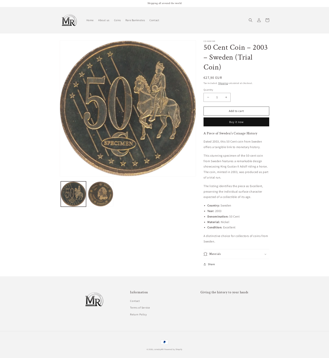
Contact (135, 301)
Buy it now (236, 122)
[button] (250, 20)
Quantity (208, 89)
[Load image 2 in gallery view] (100, 194)
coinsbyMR (159, 349)
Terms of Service (140, 307)
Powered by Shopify (173, 349)
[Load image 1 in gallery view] (73, 194)
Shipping (223, 83)
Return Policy (138, 314)
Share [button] (211, 264)
